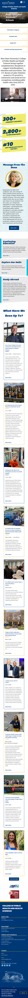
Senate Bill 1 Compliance (6, 942)
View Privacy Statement (7, 995)
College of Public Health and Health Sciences (14, 7)
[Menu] (24, 2)
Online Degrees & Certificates (7, 920)
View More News (14, 879)
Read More (13, 228)
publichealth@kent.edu (6, 959)
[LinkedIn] (7, 965)
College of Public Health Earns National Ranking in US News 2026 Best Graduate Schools (13, 633)
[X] (5, 965)
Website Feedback (5, 931)
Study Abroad (11, 279)
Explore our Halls (12, 262)
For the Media (4, 930)
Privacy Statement (5, 941)
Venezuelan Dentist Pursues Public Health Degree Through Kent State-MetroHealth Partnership (13, 735)
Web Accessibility (5, 944)
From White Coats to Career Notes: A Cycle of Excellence (13, 582)
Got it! (23, 993)
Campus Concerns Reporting (7, 938)
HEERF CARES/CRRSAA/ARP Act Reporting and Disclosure (13, 939)
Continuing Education (9, 242)
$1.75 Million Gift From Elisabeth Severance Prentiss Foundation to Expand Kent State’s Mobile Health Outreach (13, 531)
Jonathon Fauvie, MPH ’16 (11, 681)
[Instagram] (9, 965)
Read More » (8, 377)
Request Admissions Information (8, 928)
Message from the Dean (14, 166)
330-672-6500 (4, 955)
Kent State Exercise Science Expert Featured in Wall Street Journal (13, 405)
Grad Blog (3, 918)
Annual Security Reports (6, 936)
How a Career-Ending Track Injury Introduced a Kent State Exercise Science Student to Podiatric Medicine (13, 347)
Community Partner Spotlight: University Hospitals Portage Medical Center (13, 799)
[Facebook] (2, 965)
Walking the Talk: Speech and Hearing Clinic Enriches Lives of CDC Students (13, 471)
